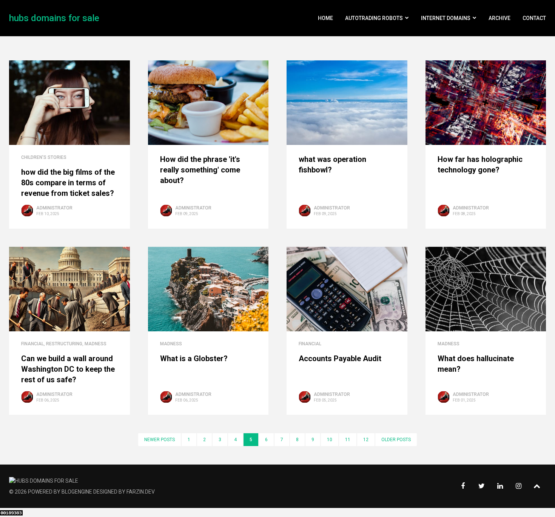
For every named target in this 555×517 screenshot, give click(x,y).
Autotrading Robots (374, 18)
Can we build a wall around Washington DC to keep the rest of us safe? (68, 369)
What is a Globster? (194, 358)
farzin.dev (140, 492)
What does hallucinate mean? (476, 364)
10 (329, 439)
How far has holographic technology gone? (480, 164)
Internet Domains (445, 18)
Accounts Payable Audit (340, 358)
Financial (32, 343)
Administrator (54, 208)
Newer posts (159, 439)
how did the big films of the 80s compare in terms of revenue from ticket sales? (68, 183)
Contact (534, 18)
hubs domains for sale (54, 18)
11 (347, 439)
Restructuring (64, 343)
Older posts (396, 439)
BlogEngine (77, 492)
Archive (499, 18)
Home (325, 18)
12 (365, 439)
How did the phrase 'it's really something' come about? (200, 170)
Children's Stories (43, 157)
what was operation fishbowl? (332, 164)
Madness (95, 343)
